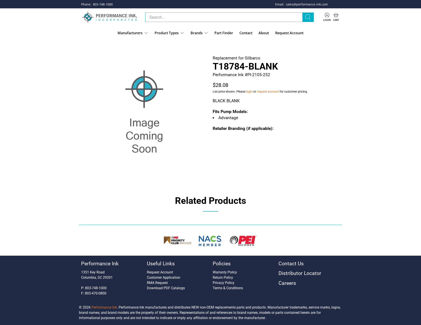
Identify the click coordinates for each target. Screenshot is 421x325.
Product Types (167, 33)
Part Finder (223, 33)
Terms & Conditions (228, 288)
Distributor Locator (299, 273)
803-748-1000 (103, 4)
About (264, 33)
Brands (197, 33)
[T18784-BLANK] (144, 114)
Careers (287, 283)
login (249, 91)
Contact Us (291, 264)
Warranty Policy (225, 272)
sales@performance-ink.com (307, 4)
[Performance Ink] (109, 17)
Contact (245, 33)
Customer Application (163, 277)
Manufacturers (130, 33)
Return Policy (223, 277)
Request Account (289, 33)
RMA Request (157, 283)
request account (268, 91)
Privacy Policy (223, 283)
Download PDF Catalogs (166, 288)
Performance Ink (104, 307)
